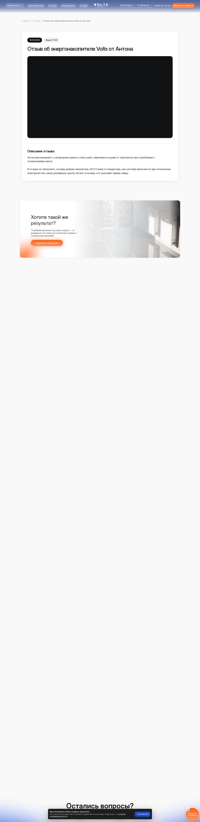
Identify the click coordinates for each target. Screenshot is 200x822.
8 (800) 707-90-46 (162, 5)
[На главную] (101, 5)
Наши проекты (68, 5)
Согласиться (142, 814)
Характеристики (35, 5)
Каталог (52, 5)
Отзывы (83, 5)
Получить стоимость (183, 5)
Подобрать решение (47, 243)
